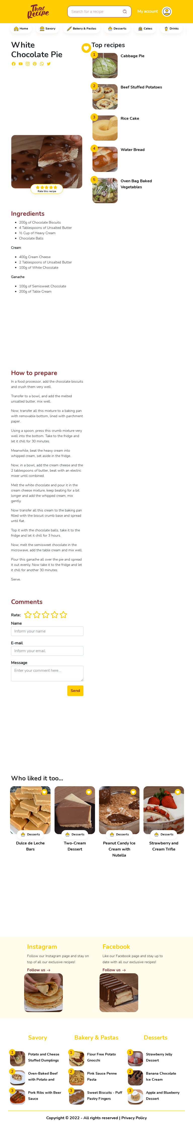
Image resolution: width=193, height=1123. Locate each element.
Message (19, 662)
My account (147, 11)
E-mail (17, 643)
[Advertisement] (47, 98)
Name (16, 623)
